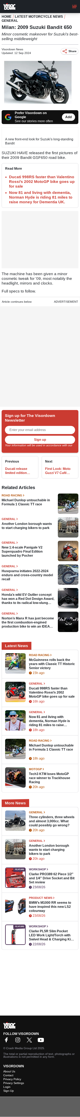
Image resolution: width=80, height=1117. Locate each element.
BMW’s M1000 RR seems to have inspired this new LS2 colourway (50, 907)
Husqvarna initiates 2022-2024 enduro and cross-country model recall (27, 575)
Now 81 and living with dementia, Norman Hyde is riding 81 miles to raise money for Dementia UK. (40, 197)
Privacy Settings (13, 1083)
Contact (8, 1075)
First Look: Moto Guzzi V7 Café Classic (58, 471)
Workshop (37, 869)
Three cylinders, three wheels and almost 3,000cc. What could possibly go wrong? (51, 821)
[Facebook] (7, 1041)
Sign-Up (8, 1090)
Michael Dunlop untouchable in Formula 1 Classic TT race (26, 502)
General (10, 20)
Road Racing (12, 495)
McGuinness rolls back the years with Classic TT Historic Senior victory (52, 664)
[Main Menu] (74, 6)
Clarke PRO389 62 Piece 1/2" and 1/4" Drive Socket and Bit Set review (51, 878)
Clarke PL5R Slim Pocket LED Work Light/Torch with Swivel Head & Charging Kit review (50, 935)
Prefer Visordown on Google (31, 115)
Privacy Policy (14, 448)
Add (68, 117)
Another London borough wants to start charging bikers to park (27, 526)
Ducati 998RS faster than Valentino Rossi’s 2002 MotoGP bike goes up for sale (42, 181)
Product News (40, 897)
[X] (30, 1041)
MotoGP (35, 769)
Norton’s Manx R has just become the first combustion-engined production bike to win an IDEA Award (28, 623)
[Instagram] (19, 1041)
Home (6, 16)
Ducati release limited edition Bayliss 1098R (16, 471)
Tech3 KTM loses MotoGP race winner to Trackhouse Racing (49, 778)
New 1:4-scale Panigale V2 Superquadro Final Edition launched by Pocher (22, 551)
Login (6, 1086)
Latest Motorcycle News (39, 16)
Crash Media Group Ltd (21, 1048)
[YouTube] (42, 1041)
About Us (9, 1071)
